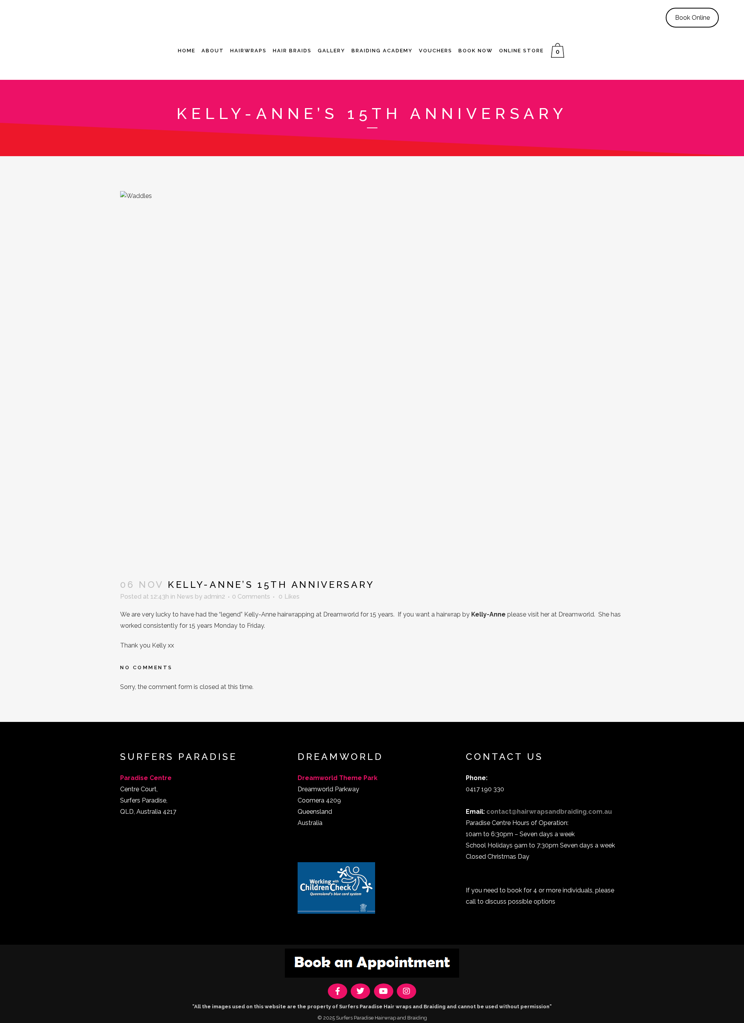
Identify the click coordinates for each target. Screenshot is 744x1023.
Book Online (692, 17)
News (185, 596)
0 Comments (251, 596)
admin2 (214, 596)
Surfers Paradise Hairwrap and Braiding (381, 1018)
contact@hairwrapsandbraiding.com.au (549, 811)
